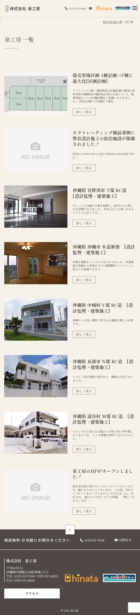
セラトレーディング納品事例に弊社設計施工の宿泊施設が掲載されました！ (104, 138)
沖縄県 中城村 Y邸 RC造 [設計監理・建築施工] (103, 308)
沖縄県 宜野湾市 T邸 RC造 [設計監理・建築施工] (102, 193)
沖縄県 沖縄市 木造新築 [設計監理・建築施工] (104, 249)
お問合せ (125, 540)
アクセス (32, 593)
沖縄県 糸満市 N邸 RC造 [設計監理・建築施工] (103, 364)
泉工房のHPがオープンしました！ (103, 474)
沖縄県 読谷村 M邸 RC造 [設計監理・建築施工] (103, 419)
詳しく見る (84, 112)
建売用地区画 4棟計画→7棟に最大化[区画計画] (103, 78)
